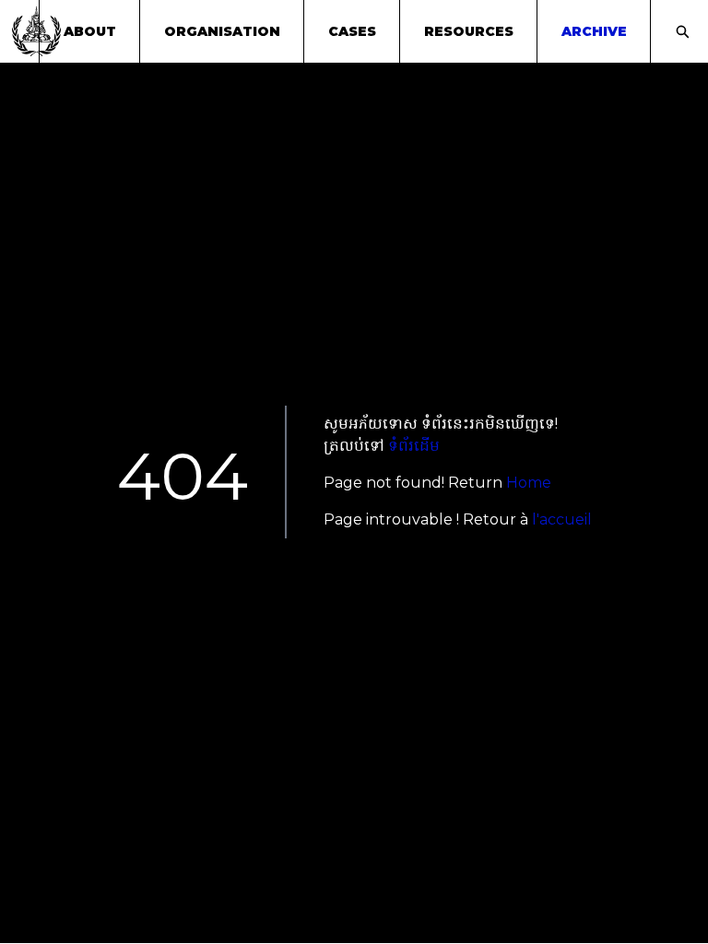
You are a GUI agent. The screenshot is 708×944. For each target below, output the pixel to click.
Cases (352, 31)
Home (528, 482)
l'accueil (562, 519)
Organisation (222, 31)
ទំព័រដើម (414, 445)
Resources (468, 31)
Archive (594, 31)
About (90, 31)
